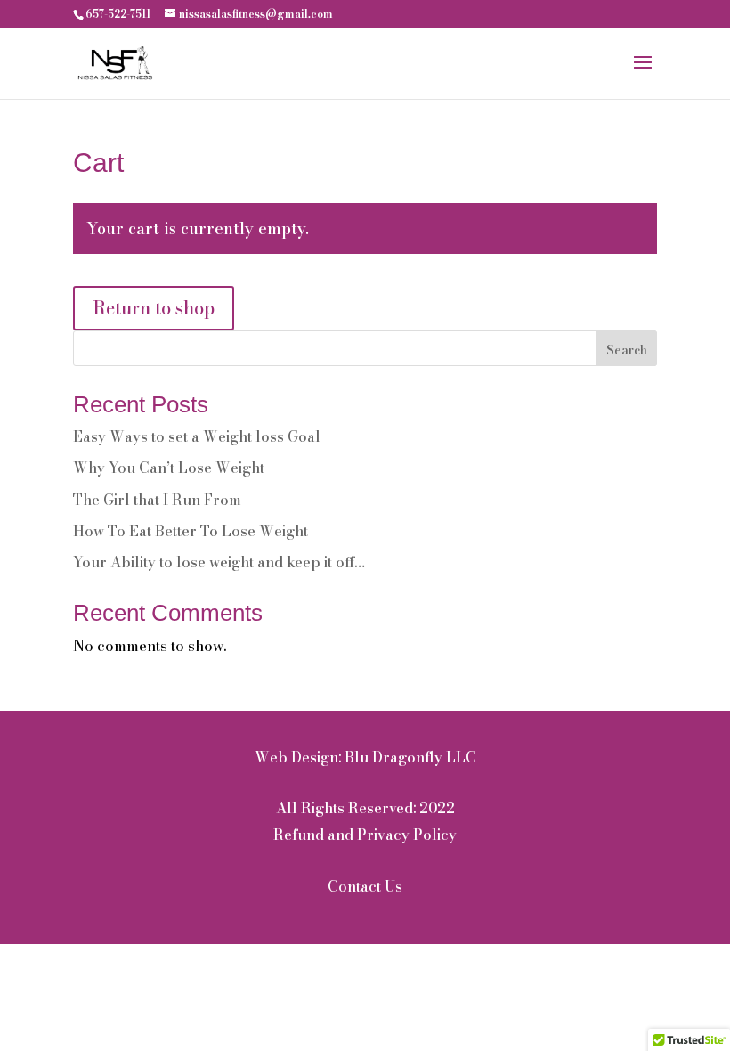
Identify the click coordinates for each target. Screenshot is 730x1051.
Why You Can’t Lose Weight (168, 467)
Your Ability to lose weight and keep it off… (219, 562)
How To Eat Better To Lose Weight (190, 531)
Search (626, 350)
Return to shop (154, 308)
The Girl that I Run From (157, 499)
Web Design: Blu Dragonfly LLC (365, 757)
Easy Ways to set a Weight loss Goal (196, 436)
